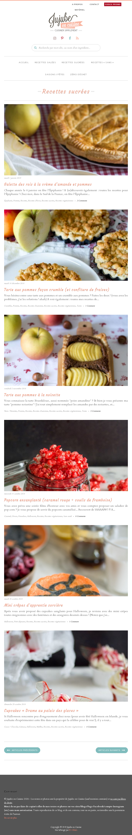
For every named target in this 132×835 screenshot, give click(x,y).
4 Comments (91, 727)
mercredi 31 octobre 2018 (14, 493)
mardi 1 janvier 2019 (12, 178)
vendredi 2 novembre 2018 (15, 388)
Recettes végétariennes (64, 200)
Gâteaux (22, 727)
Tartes (79, 306)
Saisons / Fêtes (54, 74)
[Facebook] (69, 38)
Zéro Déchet (78, 74)
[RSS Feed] (77, 38)
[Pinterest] (62, 38)
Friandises (22, 516)
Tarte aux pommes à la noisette (32, 394)
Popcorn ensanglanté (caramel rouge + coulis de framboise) (58, 500)
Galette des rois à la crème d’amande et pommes (48, 184)
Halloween (31, 516)
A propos (77, 4)
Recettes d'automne (35, 306)
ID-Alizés (73, 830)
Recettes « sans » (102, 62)
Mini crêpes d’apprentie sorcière (33, 605)
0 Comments (80, 516)
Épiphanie (8, 200)
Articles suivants (109, 750)
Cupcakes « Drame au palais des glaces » (41, 710)
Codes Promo (112, 4)
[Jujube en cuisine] (66, 20)
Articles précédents (24, 750)
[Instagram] (54, 38)
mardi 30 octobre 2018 (13, 599)
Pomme (16, 200)
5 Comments (95, 411)
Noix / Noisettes (10, 411)
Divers (14, 516)
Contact (94, 4)
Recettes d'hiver (34, 200)
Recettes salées (45, 62)
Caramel (7, 516)
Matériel (80, 10)
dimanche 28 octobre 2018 (15, 704)
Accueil (23, 62)
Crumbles (8, 306)
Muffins (39, 727)
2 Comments (82, 200)
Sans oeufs (67, 516)
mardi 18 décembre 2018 (14, 283)
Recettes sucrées (73, 62)
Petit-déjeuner (19, 621)
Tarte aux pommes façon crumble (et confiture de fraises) (56, 289)
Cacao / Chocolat (11, 727)
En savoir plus (10, 817)
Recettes (23, 200)
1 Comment (90, 306)
